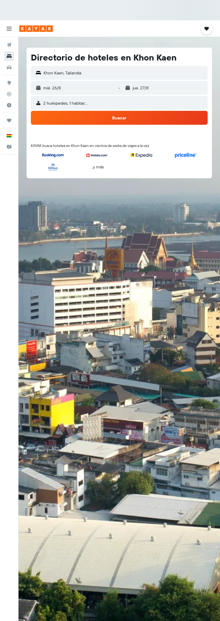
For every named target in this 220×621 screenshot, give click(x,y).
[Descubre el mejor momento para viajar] (9, 105)
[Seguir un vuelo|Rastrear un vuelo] (9, 94)
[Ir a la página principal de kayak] (36, 28)
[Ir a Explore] (9, 82)
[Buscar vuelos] (9, 45)
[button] (9, 29)
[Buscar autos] (9, 67)
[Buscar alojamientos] (9, 56)
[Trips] (9, 120)
